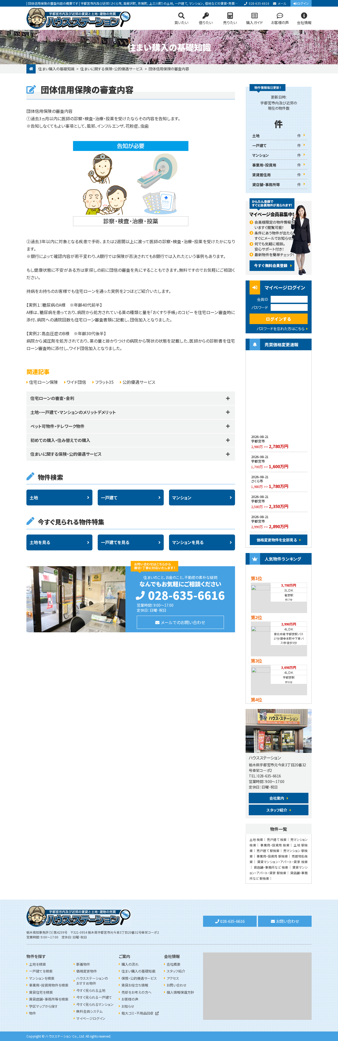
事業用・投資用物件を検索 (48, 985)
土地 (34, 497)
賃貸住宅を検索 (41, 992)
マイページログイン (90, 1018)
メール (282, 3)
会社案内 (276, 798)
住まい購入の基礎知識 (56, 68)
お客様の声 (280, 22)
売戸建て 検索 (277, 839)
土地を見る (40, 542)
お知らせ (127, 1006)
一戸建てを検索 (41, 971)
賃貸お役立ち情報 (134, 985)
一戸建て (109, 497)
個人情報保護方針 (180, 992)
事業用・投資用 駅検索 (272, 856)
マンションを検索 (41, 978)
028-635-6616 (259, 3)
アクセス (173, 978)
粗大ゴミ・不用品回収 (137, 1013)
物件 (32, 1013)
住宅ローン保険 (43, 382)
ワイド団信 (76, 382)
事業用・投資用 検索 (274, 845)
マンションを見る (188, 542)
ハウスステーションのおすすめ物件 (92, 981)
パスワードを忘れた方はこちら (280, 328)
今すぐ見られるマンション (95, 1004)
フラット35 (104, 382)
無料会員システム (89, 1011)
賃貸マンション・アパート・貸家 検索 (282, 861)
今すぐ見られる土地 (90, 990)
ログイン (303, 3)
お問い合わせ (287, 921)
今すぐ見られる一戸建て (94, 997)
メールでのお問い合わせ (183, 622)
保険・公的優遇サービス (139, 978)
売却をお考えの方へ (136, 992)
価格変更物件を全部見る (277, 539)
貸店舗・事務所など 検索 (271, 867)
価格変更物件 (86, 971)
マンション (181, 497)
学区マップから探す (43, 1006)
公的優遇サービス (139, 382)
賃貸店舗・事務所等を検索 (48, 999)
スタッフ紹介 (276, 810)
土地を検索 (37, 964)
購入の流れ (130, 964)
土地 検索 (256, 839)
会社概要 (173, 964)
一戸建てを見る (115, 542)
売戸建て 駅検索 (268, 850)
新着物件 (83, 964)
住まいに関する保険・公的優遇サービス (111, 68)
